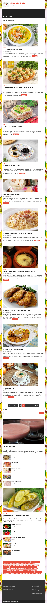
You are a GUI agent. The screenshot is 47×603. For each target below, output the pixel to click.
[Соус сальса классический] (23, 336)
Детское (18, 563)
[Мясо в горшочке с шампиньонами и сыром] (23, 257)
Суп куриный (29, 568)
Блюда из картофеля (12, 561)
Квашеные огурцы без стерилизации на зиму (16, 515)
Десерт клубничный (9, 446)
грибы (8, 573)
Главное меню (8, 16)
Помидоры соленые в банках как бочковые (21, 531)
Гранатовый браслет (8, 563)
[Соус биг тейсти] (23, 375)
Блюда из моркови (20, 561)
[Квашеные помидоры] (7, 528)
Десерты (5, 192)
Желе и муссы (23, 563)
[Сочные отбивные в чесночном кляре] (23, 297)
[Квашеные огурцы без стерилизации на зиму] (23, 512)
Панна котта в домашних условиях (19, 475)
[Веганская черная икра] (23, 151)
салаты (32, 573)
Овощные (18, 565)
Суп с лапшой (21, 570)
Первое (4, 47)
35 (26, 405)
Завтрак (29, 563)
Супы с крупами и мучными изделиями (26, 571)
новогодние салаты (18, 573)
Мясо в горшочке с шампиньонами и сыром (19, 271)
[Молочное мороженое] (23, 185)
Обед (14, 565)
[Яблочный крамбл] (7, 459)
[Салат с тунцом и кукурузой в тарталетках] (23, 73)
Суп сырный (27, 570)
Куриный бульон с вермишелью (18, 543)
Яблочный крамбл (15, 455)
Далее (36, 405)
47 (32, 405)
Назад (10, 405)
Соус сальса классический (13, 349)
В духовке (33, 561)
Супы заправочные (14, 571)
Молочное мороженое (11, 194)
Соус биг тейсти (9, 389)
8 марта (5, 561)
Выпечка (37, 561)
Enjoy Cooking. (17, 2)
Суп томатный (33, 570)
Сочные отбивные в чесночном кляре (17, 310)
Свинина (22, 566)
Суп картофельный (22, 568)
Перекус (26, 565)
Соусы (26, 566)
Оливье (22, 565)
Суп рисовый (6, 570)
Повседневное (36, 565)
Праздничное (6, 566)
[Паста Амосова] (7, 466)
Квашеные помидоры (16, 524)
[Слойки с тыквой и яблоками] (7, 541)
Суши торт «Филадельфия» (13, 126)
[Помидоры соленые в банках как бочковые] (7, 535)
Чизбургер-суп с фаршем (12, 49)
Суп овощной (35, 568)
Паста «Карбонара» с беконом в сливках (17, 233)
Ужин (5, 573)
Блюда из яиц (27, 561)
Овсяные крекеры (15, 550)
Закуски (5, 85)
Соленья (5, 513)
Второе (4, 269)
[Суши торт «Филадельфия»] (23, 112)
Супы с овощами (38, 571)
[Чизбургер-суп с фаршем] (23, 35)
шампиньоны (37, 573)
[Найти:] (23, 413)
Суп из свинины (14, 568)
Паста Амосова (14, 462)
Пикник (30, 565)
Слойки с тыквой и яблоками (18, 537)
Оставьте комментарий (7, 51)
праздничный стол (26, 573)
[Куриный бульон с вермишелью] (7, 547)
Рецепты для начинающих (15, 566)
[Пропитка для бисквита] (7, 485)
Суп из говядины (7, 568)
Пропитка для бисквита (16, 481)
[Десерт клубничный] (23, 443)
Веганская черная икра (11, 165)
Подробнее (34, 56)
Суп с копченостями (14, 570)
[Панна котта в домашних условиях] (7, 479)
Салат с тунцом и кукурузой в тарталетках (18, 87)
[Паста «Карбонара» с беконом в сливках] (23, 220)
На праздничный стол (8, 565)
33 (20, 405)
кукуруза (12, 573)
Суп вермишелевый (32, 566)
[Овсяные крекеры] (7, 554)
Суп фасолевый (7, 571)
